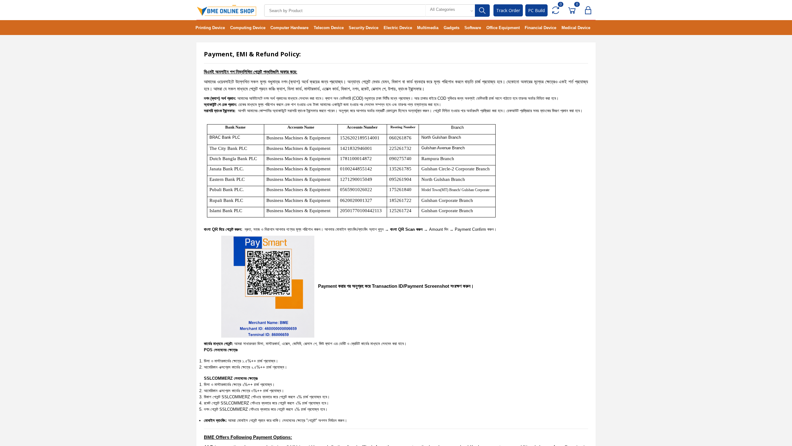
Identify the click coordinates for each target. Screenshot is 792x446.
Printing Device (210, 27)
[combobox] (450, 10)
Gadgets (451, 27)
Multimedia (427, 27)
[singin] (589, 10)
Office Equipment (503, 27)
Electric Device (398, 27)
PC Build (536, 10)
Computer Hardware (289, 27)
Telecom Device (329, 27)
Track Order (508, 10)
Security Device (363, 27)
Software (472, 27)
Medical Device (576, 27)
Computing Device (247, 27)
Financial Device (540, 27)
